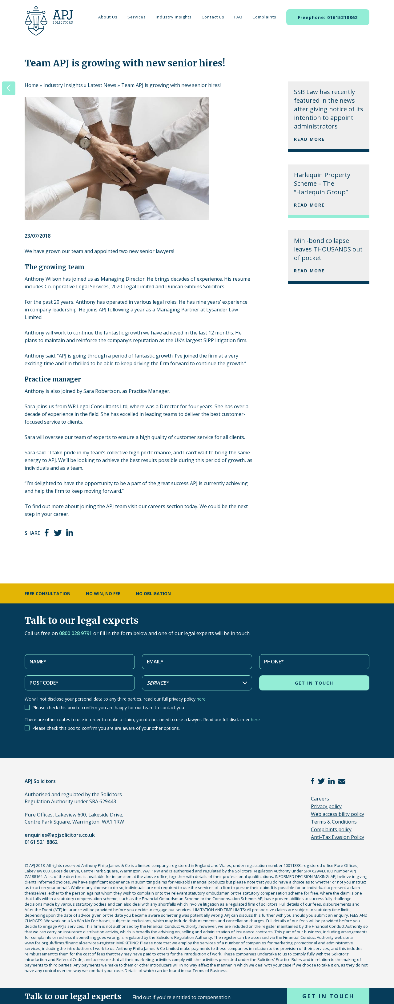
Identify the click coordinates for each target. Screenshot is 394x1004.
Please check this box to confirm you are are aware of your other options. (106, 728)
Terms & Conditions (334, 821)
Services (136, 16)
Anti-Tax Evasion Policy (337, 837)
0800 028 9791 (75, 633)
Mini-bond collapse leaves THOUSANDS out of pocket (328, 249)
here (201, 699)
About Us (108, 16)
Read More (309, 139)
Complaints (264, 16)
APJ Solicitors (47, 24)
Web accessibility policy (337, 814)
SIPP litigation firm (224, 340)
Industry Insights (174, 16)
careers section (165, 506)
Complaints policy (331, 829)
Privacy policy (326, 806)
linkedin (70, 532)
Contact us (213, 16)
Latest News (102, 85)
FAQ (238, 16)
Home (31, 85)
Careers (320, 798)
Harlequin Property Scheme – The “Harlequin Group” (322, 183)
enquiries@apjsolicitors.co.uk (60, 835)
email (341, 781)
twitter (58, 532)
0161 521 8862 (41, 842)
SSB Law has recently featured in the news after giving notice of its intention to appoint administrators (328, 109)
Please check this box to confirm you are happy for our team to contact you (108, 707)
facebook (47, 532)
